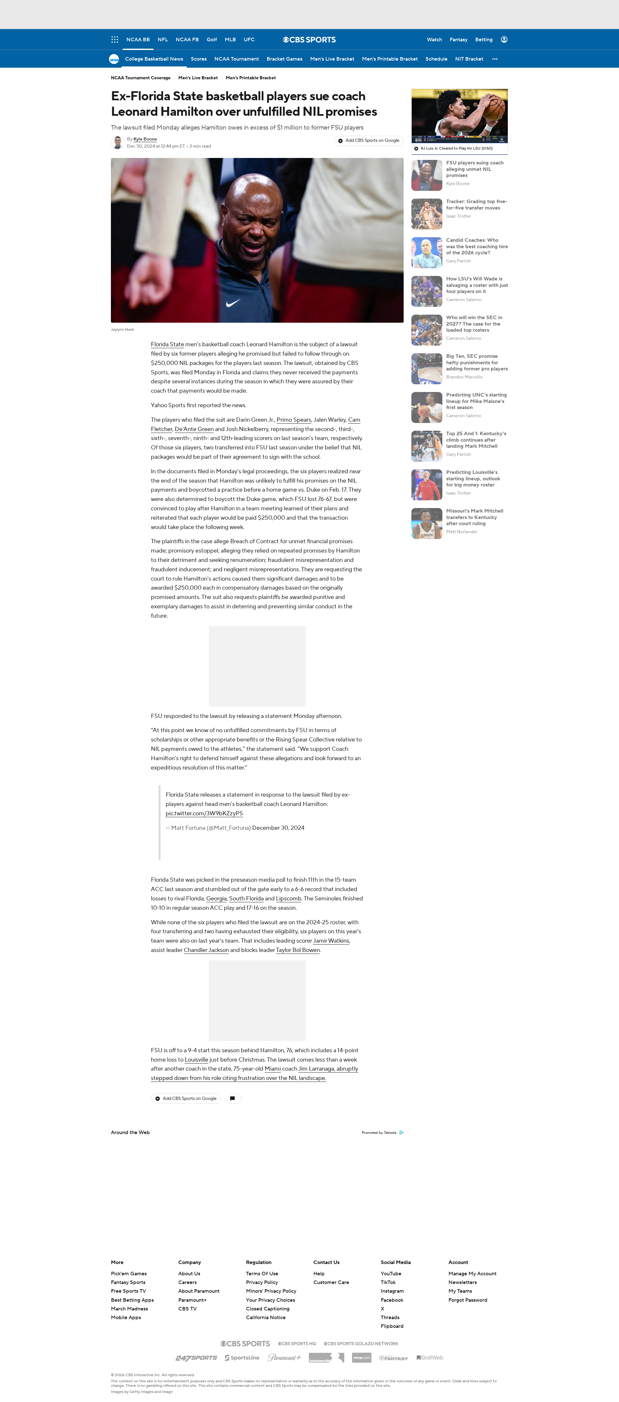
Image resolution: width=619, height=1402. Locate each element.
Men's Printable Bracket (251, 78)
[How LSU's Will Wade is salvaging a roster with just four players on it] (426, 291)
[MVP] (361, 1355)
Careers (187, 1282)
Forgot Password (467, 1300)
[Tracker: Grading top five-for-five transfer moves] (426, 214)
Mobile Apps (126, 1317)
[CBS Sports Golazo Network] (361, 1343)
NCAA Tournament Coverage (141, 78)
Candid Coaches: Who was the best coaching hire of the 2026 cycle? (477, 246)
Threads (390, 1317)
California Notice (266, 1311)
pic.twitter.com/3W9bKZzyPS (204, 813)
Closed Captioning (268, 1302)
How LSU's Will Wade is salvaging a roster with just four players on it (477, 285)
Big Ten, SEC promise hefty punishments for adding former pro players (477, 362)
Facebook (392, 1300)
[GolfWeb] (430, 1358)
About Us (189, 1273)
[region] (460, 116)
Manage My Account (472, 1273)
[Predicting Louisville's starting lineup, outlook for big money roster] (426, 484)
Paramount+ (192, 1300)
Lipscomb (288, 898)
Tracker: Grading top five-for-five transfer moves (476, 204)
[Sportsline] (242, 1357)
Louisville (196, 1060)
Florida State (167, 344)
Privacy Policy (262, 1282)
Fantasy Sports (128, 1282)
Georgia (216, 898)
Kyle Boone (145, 139)
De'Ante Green (194, 429)
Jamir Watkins (331, 941)
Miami (273, 1069)
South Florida (246, 898)
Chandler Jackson (206, 950)
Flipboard (392, 1326)
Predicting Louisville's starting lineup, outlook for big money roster (473, 478)
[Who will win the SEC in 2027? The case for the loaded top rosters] (426, 330)
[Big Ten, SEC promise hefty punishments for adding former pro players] (426, 368)
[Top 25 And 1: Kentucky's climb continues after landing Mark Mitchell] (426, 446)
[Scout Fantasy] (394, 1357)
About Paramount (199, 1291)
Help (319, 1273)
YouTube (391, 1273)
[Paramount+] (284, 1356)
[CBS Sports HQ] (297, 1343)
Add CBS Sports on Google (372, 140)
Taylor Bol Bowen (298, 950)
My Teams (460, 1291)
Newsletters (462, 1282)
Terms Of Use (262, 1273)
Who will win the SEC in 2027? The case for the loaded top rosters (474, 323)
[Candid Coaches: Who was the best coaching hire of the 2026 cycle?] (426, 252)
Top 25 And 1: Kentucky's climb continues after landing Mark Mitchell (476, 439)
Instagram (392, 1291)
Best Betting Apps (132, 1300)
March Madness (129, 1309)
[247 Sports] (196, 1356)
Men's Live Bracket (198, 78)
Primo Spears (294, 420)
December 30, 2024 (278, 828)
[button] (495, 59)
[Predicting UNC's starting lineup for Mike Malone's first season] (426, 407)
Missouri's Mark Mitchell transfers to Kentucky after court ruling (474, 517)
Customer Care (331, 1282)
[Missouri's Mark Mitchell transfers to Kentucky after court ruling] (426, 523)
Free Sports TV (128, 1291)
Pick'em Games (129, 1273)
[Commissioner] (326, 1355)
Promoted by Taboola (379, 1133)
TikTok (388, 1282)
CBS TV (187, 1309)
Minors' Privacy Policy (271, 1291)
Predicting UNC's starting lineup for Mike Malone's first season (476, 401)
